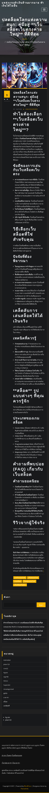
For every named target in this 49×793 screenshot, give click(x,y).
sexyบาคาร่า (6, 745)
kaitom (17, 109)
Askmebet (7, 660)
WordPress (27, 786)
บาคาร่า (6, 697)
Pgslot (5, 673)
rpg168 (5, 677)
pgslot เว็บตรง (39, 745)
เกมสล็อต (17, 581)
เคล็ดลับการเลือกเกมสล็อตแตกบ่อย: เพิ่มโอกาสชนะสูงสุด (22, 635)
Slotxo (5, 681)
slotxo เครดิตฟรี (14, 770)
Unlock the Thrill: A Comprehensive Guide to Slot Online (23, 627)
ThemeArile (24, 789)
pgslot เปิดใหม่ (7, 748)
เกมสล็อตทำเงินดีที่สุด (27, 770)
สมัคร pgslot (16, 748)
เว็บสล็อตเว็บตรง (20, 585)
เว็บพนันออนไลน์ (29, 581)
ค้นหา (7, 597)
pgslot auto (30, 745)
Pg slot (7, 717)
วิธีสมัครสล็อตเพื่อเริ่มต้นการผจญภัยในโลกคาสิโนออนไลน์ (23, 631)
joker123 (8, 720)
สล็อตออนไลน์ (33, 578)
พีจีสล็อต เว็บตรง (26, 748)
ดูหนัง (5, 693)
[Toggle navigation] (44, 10)
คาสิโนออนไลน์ (20, 578)
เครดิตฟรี (6, 706)
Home (24, 39)
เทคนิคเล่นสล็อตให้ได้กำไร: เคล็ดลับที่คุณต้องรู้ (19, 639)
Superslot (6, 685)
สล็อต (5, 702)
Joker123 (6, 664)
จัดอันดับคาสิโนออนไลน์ (15, 773)
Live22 (5, 668)
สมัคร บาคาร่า (15, 745)
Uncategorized (31, 109)
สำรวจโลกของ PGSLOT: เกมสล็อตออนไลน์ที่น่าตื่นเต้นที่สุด (23, 623)
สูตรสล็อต (5, 770)
